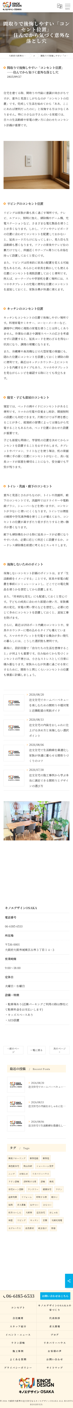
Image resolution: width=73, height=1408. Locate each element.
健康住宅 (47, 1189)
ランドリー (33, 1189)
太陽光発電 (57, 1220)
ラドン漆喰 (14, 1181)
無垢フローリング (17, 1158)
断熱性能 (34, 1158)
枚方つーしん (15, 1212)
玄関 (45, 1220)
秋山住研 (28, 1166)
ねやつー (34, 1204)
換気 (51, 1181)
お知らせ (23, 1173)
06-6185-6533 (14, 926)
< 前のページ (13, 1050)
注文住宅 (40, 1212)
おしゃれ (53, 1212)
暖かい (54, 1197)
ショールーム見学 (45, 1166)
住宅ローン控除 (16, 1189)
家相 (53, 1228)
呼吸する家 (41, 1197)
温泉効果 (13, 1197)
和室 (11, 1220)
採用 (11, 1204)
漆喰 (43, 1181)
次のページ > (59, 1050)
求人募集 (21, 1204)
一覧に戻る (36, 1050)
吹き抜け (42, 1228)
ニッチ (12, 1173)
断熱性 (46, 1158)
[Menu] (67, 6)
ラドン (59, 1189)
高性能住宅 (14, 1166)
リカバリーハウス (40, 1173)
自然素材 (29, 1228)
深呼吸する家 (30, 1181)
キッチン (34, 1220)
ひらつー (47, 1204)
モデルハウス (15, 1228)
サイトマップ (55, 1367)
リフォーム (26, 1197)
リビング (21, 1220)
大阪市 (29, 1212)
